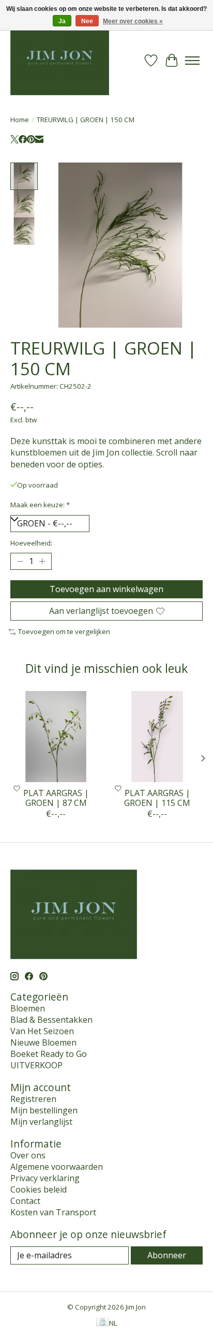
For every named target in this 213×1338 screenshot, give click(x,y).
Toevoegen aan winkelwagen (106, 589)
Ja (62, 21)
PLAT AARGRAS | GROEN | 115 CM (157, 797)
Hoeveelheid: (31, 543)
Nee (87, 21)
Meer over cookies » (133, 21)
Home (19, 119)
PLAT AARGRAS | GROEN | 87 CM (56, 797)
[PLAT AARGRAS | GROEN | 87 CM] (55, 736)
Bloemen (27, 1008)
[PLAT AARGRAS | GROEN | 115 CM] (157, 736)
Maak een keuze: (40, 504)
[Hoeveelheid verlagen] (20, 561)
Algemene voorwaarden (56, 1166)
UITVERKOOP (36, 1065)
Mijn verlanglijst (41, 1121)
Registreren (33, 1099)
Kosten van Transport (53, 1212)
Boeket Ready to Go (48, 1054)
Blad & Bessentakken (51, 1019)
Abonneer (166, 1255)
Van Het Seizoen (42, 1031)
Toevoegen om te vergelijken (64, 631)
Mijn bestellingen (44, 1110)
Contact (25, 1201)
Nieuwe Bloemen (43, 1042)
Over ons (27, 1155)
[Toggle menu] (192, 60)
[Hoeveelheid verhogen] (42, 561)
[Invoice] (102, 1323)
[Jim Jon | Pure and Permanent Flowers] (59, 60)
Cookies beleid (38, 1189)
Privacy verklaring (45, 1178)
